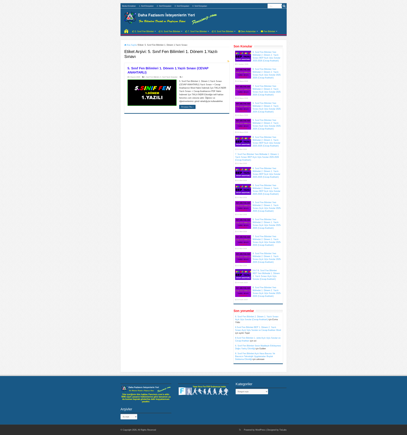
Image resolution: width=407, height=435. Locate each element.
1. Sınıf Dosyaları (146, 6)
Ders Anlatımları (248, 31)
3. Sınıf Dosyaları (182, 6)
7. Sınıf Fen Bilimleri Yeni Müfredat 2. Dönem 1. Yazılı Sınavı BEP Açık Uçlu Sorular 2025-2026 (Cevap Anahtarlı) (257, 157)
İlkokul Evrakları (129, 6)
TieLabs (283, 430)
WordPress (260, 430)
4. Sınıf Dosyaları (199, 6)
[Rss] (265, 6)
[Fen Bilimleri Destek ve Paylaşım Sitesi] (170, 17)
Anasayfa (126, 31)
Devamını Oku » (187, 107)
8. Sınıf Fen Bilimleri (223, 31)
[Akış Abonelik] (228, 61)
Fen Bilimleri (269, 31)
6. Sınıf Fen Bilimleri (170, 31)
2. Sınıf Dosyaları (164, 6)
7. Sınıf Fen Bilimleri (197, 31)
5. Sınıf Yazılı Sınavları (169, 77)
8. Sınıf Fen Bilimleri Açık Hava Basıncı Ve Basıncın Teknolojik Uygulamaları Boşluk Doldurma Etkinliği (255, 356)
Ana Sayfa (131, 45)
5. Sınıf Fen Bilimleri (144, 31)
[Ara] (284, 6)
